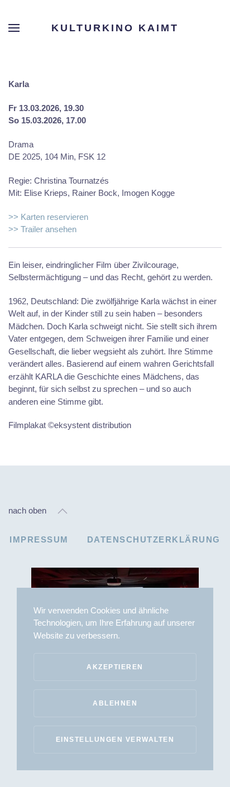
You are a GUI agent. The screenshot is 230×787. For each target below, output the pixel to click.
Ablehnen (115, 703)
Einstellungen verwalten (115, 739)
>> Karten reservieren (48, 217)
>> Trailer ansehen (42, 229)
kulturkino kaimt (115, 27)
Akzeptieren (115, 667)
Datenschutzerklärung (154, 539)
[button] (14, 28)
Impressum (39, 539)
